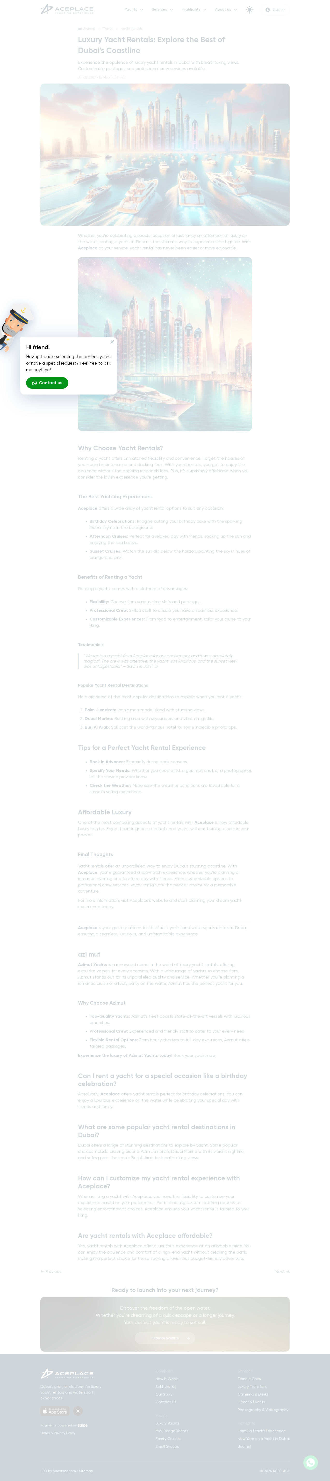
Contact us (50, 383)
